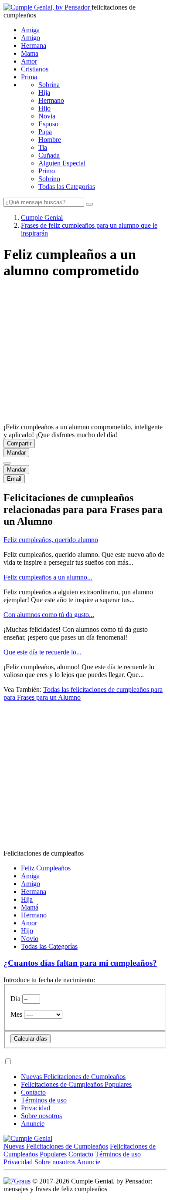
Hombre (49, 139)
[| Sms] (6, 463)
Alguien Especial (61, 163)
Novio (29, 938)
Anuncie (32, 1123)
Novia (46, 116)
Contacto (33, 1092)
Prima (29, 77)
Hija (44, 92)
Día (15, 998)
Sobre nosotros (41, 1115)
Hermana (33, 45)
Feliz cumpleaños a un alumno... (47, 577)
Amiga (30, 30)
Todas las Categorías (66, 186)
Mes (16, 1014)
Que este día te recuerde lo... (42, 652)
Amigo (30, 37)
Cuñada (49, 155)
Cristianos (34, 69)
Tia (42, 147)
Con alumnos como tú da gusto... (48, 614)
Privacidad (35, 1108)
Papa (45, 131)
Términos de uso (44, 1100)
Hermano (51, 100)
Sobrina (49, 84)
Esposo (48, 124)
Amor (29, 61)
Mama (29, 53)
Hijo (44, 108)
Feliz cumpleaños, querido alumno (50, 539)
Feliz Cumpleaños (46, 868)
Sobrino (49, 178)
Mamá (29, 907)
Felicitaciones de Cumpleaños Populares (76, 1084)
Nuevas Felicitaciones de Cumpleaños (73, 1076)
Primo (46, 171)
